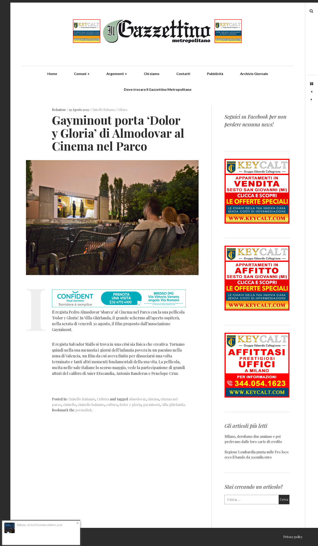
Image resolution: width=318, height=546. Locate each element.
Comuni (82, 74)
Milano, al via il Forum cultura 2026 (39, 525)
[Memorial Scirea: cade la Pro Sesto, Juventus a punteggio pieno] (311, 99)
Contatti (183, 74)
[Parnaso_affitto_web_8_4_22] (257, 309)
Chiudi (77, 523)
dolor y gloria (130, 404)
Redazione (59, 110)
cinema (153, 399)
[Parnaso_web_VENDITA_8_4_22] (257, 222)
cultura (112, 404)
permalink (83, 410)
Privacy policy (292, 537)
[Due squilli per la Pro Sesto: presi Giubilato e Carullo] (311, 92)
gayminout (151, 404)
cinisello (69, 404)
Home (52, 74)
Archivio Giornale (254, 74)
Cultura (122, 110)
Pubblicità (215, 74)
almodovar (137, 399)
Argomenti (116, 74)
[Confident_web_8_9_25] (119, 305)
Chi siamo (151, 74)
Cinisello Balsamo (103, 110)
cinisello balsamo (91, 404)
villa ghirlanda (173, 404)
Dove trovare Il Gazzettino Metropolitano (157, 89)
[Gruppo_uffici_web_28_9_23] (257, 396)
